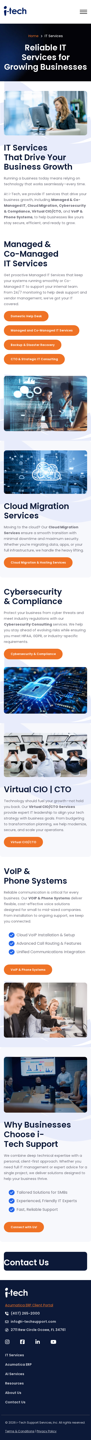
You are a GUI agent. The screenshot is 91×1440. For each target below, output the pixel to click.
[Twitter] (12, 1342)
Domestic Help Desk (26, 316)
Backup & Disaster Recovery (33, 345)
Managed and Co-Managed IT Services (42, 330)
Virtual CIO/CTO (23, 842)
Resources (14, 1383)
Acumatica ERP (18, 1364)
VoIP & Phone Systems (28, 970)
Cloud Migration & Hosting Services (38, 562)
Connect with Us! (24, 1227)
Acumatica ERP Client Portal (29, 1305)
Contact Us (15, 1402)
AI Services (14, 1373)
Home (33, 36)
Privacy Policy (47, 1431)
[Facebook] (27, 1342)
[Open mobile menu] (83, 12)
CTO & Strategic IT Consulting (34, 359)
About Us (13, 1392)
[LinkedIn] (42, 1342)
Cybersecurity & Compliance (33, 654)
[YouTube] (58, 1342)
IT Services (14, 1355)
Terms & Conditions (19, 1431)
